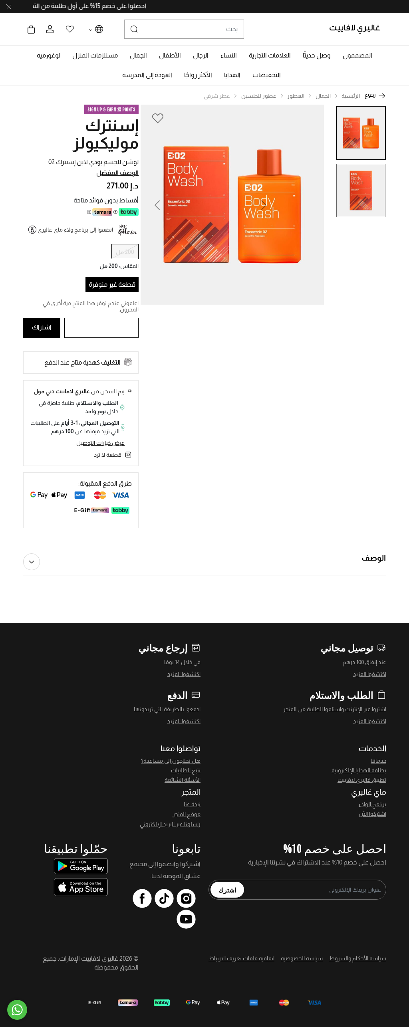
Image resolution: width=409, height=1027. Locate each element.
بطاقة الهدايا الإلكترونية (359, 770)
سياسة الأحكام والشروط (357, 958)
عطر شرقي (217, 96)
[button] (357, 55)
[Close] (9, 7)
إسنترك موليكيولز (106, 134)
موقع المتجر (187, 814)
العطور (295, 96)
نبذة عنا (192, 804)
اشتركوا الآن (372, 814)
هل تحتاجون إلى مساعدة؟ (171, 760)
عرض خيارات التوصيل (100, 443)
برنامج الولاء (372, 804)
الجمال (323, 96)
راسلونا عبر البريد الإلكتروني (170, 824)
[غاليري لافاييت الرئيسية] (358, 29)
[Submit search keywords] (134, 29)
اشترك (227, 890)
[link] (270, 55)
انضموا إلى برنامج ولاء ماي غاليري (75, 229)
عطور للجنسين (258, 96)
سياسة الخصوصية (302, 958)
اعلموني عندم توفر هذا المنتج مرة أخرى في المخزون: (91, 306)
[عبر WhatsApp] (17, 1010)
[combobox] (184, 29)
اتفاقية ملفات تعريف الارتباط (241, 958)
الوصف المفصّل (117, 172)
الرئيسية (350, 96)
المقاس (129, 266)
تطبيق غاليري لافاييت (362, 780)
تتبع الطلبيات (186, 770)
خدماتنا (378, 760)
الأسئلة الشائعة (183, 780)
